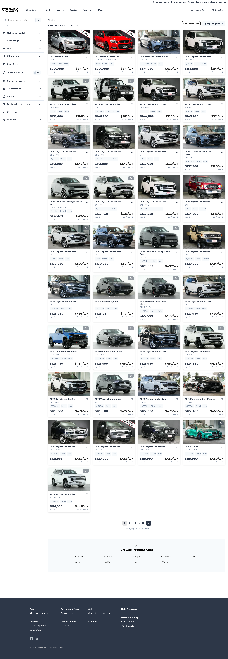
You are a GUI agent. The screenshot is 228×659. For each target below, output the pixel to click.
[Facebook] (31, 638)
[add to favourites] (87, 57)
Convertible (107, 556)
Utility (107, 562)
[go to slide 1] (64, 51)
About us (88, 10)
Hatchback (165, 556)
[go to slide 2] (67, 51)
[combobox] (19, 20)
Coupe (136, 556)
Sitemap (92, 622)
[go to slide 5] (73, 51)
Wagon (165, 562)
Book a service (68, 613)
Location (130, 626)
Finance (59, 10)
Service (73, 10)
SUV (195, 556)
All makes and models (40, 613)
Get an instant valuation (100, 613)
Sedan (78, 562)
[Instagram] (37, 638)
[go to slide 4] (71, 51)
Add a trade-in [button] (190, 24)
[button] (38, 20)
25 (143, 523)
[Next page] (148, 523)
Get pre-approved (39, 626)
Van (136, 562)
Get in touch (127, 622)
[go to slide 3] (69, 51)
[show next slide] (86, 44)
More (101, 10)
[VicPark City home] (10, 10)
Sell (48, 10)
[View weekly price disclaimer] (87, 72)
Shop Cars (31, 10)
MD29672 (65, 626)
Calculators (35, 630)
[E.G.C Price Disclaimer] (54, 72)
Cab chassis (78, 556)
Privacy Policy (56, 648)
